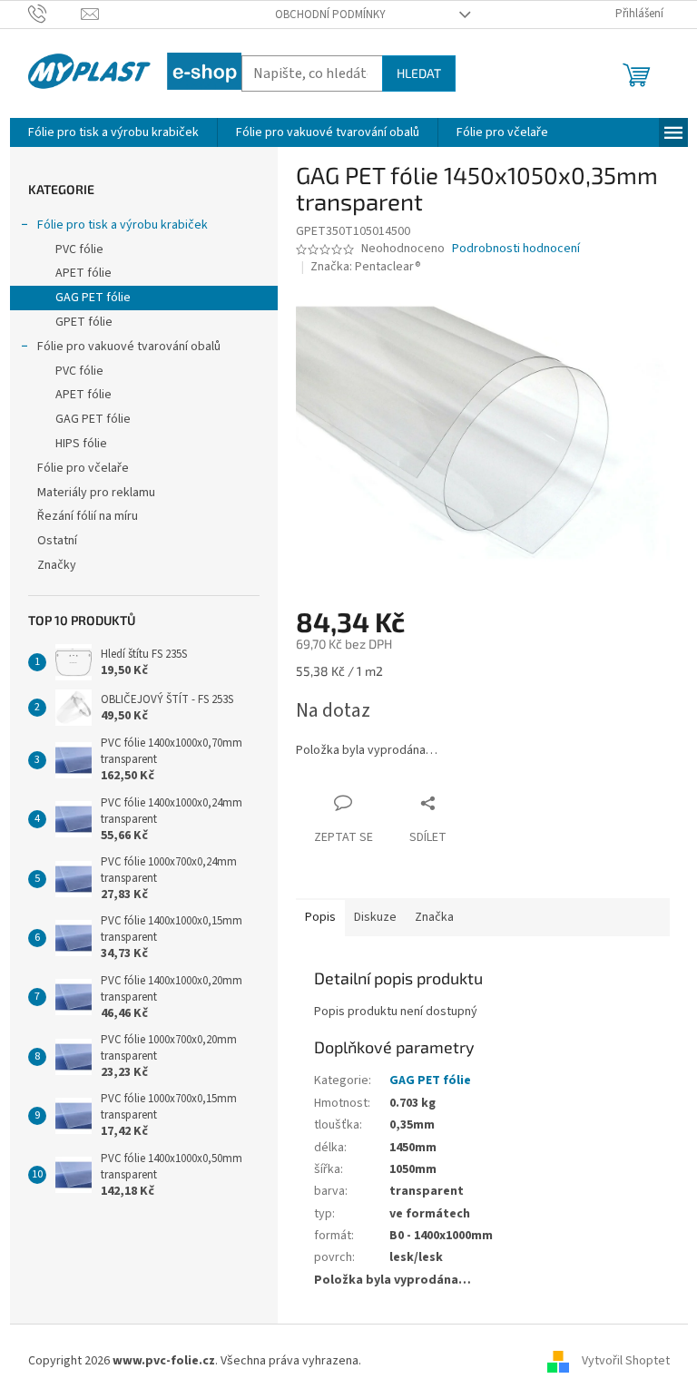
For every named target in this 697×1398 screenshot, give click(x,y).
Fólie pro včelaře (83, 468)
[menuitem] (113, 132)
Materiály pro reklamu (96, 493)
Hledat (419, 73)
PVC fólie (79, 249)
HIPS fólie (81, 444)
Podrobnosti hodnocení (516, 249)
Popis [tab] (320, 917)
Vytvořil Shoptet (626, 1361)
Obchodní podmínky (330, 14)
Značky (56, 565)
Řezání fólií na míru (87, 516)
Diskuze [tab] (375, 917)
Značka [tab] (434, 917)
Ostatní (57, 541)
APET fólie (83, 273)
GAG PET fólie (93, 297)
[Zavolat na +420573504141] (55, 13)
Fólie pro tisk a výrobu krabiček (122, 225)
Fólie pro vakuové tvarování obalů (129, 346)
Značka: (365, 267)
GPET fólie (84, 322)
